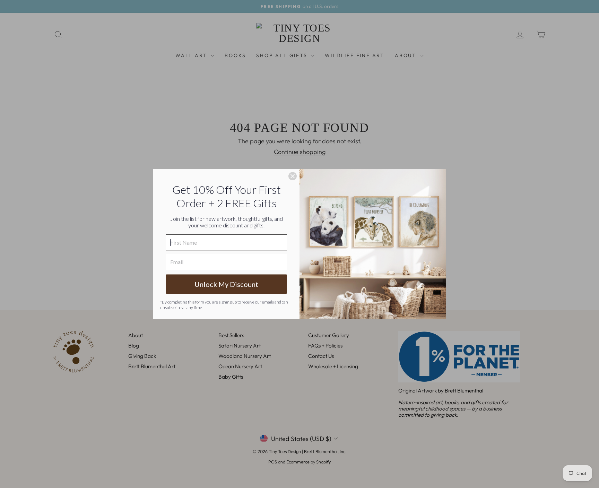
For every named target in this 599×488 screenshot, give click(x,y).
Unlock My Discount (226, 284)
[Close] (292, 176)
